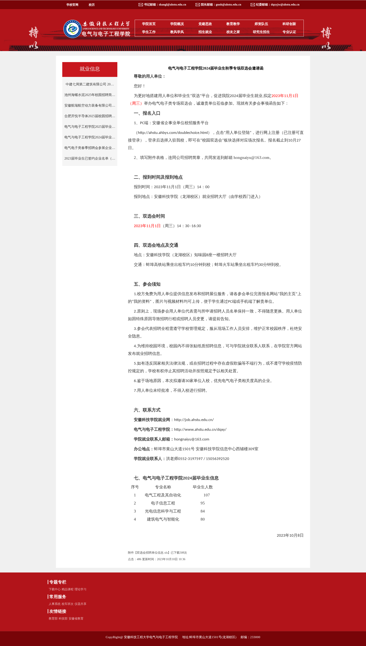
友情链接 (57, 611)
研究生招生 (261, 32)
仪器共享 (80, 604)
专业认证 (289, 32)
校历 (92, 4)
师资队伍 (261, 24)
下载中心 (55, 589)
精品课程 (67, 589)
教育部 (53, 618)
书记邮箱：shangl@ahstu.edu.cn (165, 4)
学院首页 (149, 24)
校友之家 (233, 32)
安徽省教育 (76, 618)
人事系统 (55, 604)
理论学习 (80, 589)
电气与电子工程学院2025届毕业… (89, 126)
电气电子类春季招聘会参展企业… (89, 148)
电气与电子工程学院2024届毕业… (89, 137)
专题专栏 (57, 582)
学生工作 (149, 32)
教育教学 (233, 24)
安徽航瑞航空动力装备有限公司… (89, 105)
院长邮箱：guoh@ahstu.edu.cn (221, 4)
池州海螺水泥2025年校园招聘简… (89, 95)
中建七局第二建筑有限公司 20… (90, 84)
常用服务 (57, 597)
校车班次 (67, 604)
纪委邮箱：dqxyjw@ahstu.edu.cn (277, 4)
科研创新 (289, 24)
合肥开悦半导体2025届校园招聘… (89, 116)
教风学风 (177, 32)
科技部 (63, 618)
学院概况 (177, 24)
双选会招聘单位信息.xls (152, 552)
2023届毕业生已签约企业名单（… (89, 158)
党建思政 (205, 24)
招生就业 (205, 32)
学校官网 (72, 4)
